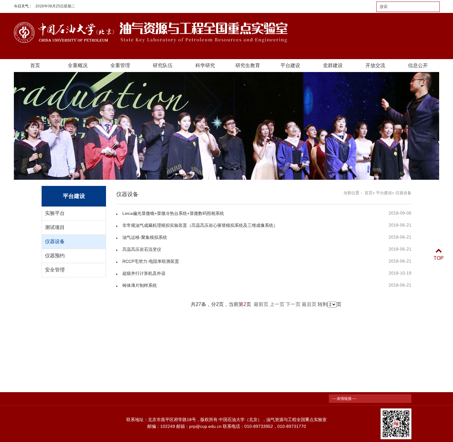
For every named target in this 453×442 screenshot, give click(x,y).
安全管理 (55, 269)
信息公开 (418, 65)
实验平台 (55, 213)
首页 (35, 65)
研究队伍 (163, 65)
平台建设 (290, 65)
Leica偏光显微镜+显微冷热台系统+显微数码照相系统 (173, 213)
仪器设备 (55, 241)
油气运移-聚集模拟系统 (144, 237)
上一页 (277, 304)
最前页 (261, 304)
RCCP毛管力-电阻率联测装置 (150, 261)
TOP (439, 258)
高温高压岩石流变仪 (141, 249)
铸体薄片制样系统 (139, 285)
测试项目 (55, 227)
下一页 (293, 304)
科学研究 (205, 65)
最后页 (309, 304)
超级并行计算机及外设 (143, 273)
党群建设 (333, 65)
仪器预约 (55, 255)
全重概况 (78, 65)
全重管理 (120, 65)
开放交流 (375, 65)
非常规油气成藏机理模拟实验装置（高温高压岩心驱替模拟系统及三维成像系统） (200, 225)
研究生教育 (247, 65)
